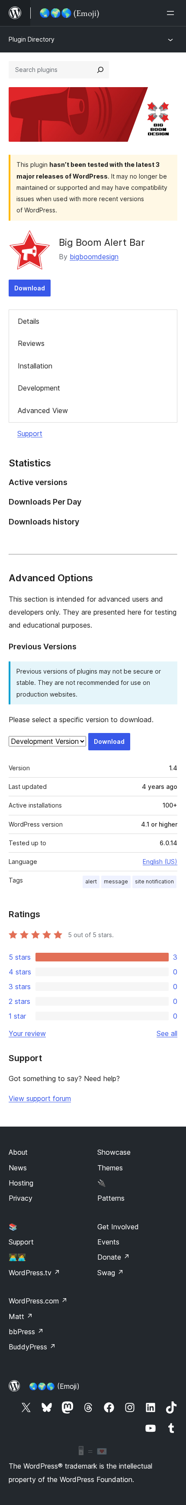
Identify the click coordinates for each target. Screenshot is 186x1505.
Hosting (21, 1183)
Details (28, 321)
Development (39, 388)
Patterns (111, 1198)
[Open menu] (172, 13)
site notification (154, 881)
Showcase (114, 1152)
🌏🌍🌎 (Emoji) (54, 1386)
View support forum (40, 1098)
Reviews (31, 343)
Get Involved (118, 1226)
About (18, 1152)
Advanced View (43, 410)
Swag (110, 1272)
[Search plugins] (100, 69)
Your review (27, 1033)
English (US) (160, 861)
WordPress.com (38, 1301)
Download (29, 288)
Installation (35, 366)
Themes (110, 1167)
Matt (21, 1316)
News (18, 1167)
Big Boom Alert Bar (102, 242)
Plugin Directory (32, 39)
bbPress (26, 1331)
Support (29, 433)
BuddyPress (32, 1346)
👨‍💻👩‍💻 (17, 1257)
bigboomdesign (94, 256)
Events (108, 1242)
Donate (113, 1257)
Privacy (20, 1198)
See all (167, 1033)
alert (91, 881)
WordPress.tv (34, 1272)
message (116, 881)
